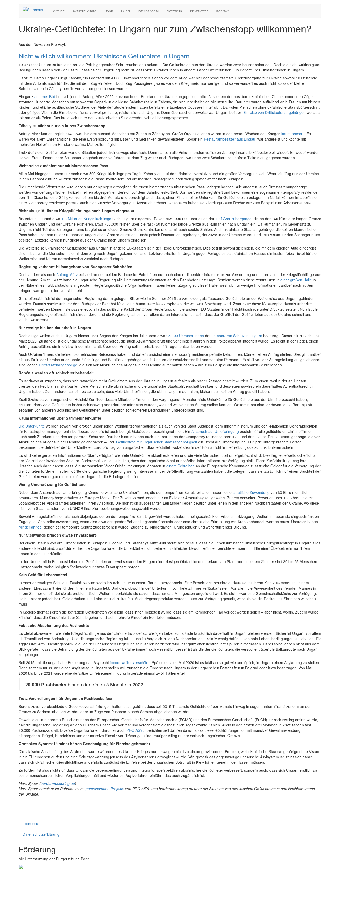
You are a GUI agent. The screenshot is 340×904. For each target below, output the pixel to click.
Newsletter (199, 11)
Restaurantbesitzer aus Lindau (229, 139)
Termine (58, 11)
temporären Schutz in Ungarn (237, 335)
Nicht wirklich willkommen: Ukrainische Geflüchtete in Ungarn (104, 55)
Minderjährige (30, 527)
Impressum (32, 823)
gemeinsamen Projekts (105, 788)
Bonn (108, 11)
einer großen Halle (296, 279)
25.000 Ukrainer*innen (185, 335)
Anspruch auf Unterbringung (215, 431)
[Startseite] (35, 9)
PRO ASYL (135, 730)
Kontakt (222, 11)
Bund (125, 11)
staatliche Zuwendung (251, 492)
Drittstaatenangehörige (58, 364)
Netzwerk (174, 11)
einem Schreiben (180, 465)
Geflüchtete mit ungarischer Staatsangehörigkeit (156, 442)
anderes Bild (44, 96)
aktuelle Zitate (84, 11)
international (148, 11)
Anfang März (67, 274)
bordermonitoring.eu (58, 783)
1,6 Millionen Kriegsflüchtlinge (86, 218)
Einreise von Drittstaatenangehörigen (274, 112)
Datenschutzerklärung (41, 834)
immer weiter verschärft (130, 662)
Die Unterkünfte (32, 426)
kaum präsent (292, 133)
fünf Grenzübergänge (233, 218)
